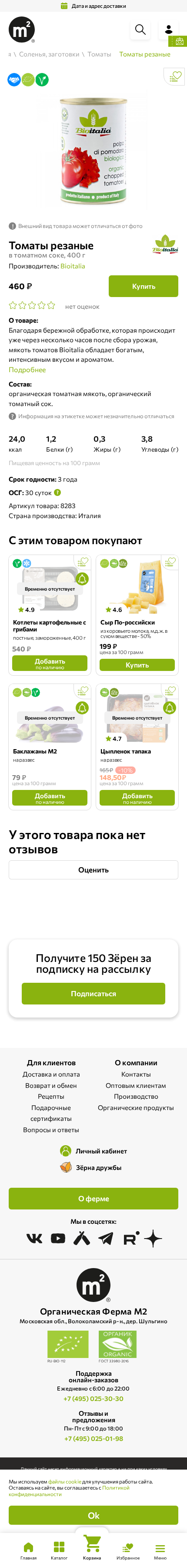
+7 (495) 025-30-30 (93, 1398)
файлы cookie (64, 1481)
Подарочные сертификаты (51, 1113)
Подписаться (93, 993)
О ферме (93, 1198)
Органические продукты (136, 1107)
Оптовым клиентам (136, 1085)
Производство (136, 1096)
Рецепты (51, 1096)
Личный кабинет (101, 1151)
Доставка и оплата (51, 1074)
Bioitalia (72, 266)
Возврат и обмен (51, 1085)
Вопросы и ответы (51, 1129)
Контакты (136, 1074)
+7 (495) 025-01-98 (93, 1438)
